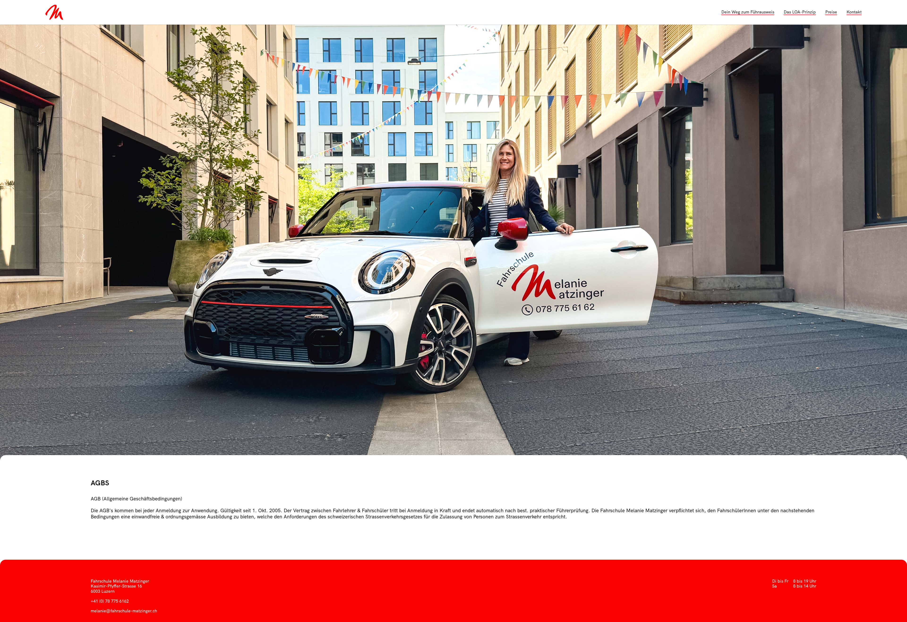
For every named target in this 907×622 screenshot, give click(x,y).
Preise (831, 12)
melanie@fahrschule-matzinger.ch (124, 611)
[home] (57, 12)
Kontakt (854, 12)
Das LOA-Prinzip (800, 12)
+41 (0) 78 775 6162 (110, 601)
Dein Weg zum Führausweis (747, 12)
